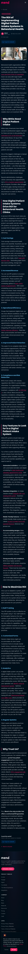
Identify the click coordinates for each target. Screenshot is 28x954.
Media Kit (3, 905)
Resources (4, 908)
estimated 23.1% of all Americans (11, 135)
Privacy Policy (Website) (7, 926)
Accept (14, 949)
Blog (2, 900)
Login (2, 916)
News (2, 903)
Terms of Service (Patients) (8, 929)
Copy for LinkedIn (9, 42)
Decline (6, 949)
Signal (2, 882)
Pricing (3, 911)
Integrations (4, 890)
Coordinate (4, 885)
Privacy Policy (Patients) (7, 923)
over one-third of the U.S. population (12, 74)
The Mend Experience (7, 887)
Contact (3, 913)
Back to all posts (7, 846)
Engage (3, 879)
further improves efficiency (9, 330)
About (2, 897)
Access (3, 877)
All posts (5, 9)
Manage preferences (11, 946)
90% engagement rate (18, 772)
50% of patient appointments (14, 182)
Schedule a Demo (8, 869)
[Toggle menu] (25, 2)
